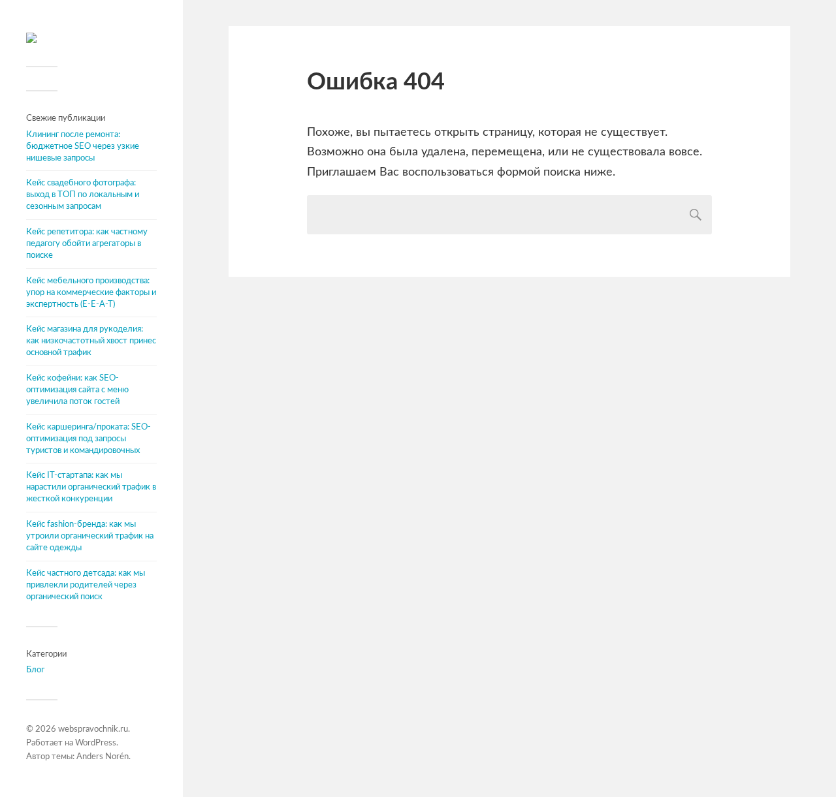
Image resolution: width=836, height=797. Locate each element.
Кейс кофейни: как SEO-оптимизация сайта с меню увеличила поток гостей (77, 389)
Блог (35, 670)
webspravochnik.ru (93, 729)
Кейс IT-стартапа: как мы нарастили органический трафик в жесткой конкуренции (91, 487)
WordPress (95, 743)
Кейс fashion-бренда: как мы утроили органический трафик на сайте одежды (89, 536)
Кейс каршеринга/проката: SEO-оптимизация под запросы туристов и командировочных (88, 438)
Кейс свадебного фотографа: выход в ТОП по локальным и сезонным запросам (82, 194)
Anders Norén (102, 757)
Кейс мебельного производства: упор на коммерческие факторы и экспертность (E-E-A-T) (91, 292)
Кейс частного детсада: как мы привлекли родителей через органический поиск (85, 585)
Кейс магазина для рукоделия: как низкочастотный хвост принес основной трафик (91, 340)
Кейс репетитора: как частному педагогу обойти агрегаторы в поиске (87, 243)
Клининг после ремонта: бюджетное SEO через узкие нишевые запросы (82, 146)
